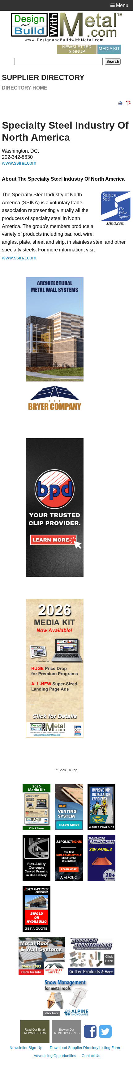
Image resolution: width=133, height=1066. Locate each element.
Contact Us (91, 1056)
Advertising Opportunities (55, 1056)
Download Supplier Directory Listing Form (85, 1048)
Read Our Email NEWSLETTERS (35, 1031)
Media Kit (109, 48)
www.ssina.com (19, 163)
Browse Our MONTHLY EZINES (66, 1031)
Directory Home (24, 87)
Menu (121, 5)
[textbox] (59, 61)
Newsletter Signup (77, 49)
